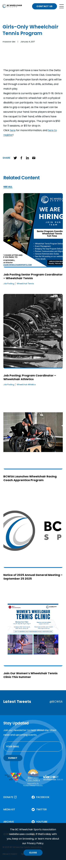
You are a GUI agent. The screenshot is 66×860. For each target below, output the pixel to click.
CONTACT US (44, 6)
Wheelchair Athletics (26, 384)
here (13, 130)
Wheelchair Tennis (25, 283)
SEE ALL (7, 186)
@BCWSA (56, 701)
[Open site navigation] (61, 6)
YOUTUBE (41, 822)
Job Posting (8, 283)
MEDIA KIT (9, 809)
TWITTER (41, 809)
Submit (12, 758)
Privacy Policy (35, 843)
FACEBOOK (42, 797)
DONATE (8, 797)
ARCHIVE (8, 822)
